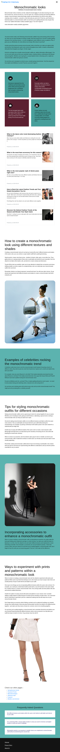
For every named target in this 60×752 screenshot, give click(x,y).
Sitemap (7, 742)
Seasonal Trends (12, 692)
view (30, 21)
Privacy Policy (8, 745)
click (24, 24)
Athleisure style (12, 695)
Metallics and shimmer (13, 699)
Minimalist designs (12, 693)
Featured (10, 697)
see (50, 52)
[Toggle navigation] (57, 2)
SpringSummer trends (13, 690)
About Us (7, 748)
